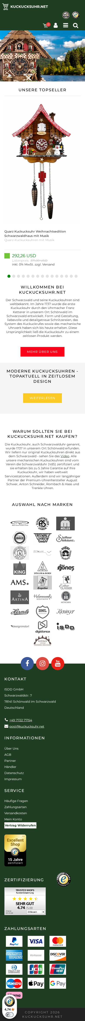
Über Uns (11, 748)
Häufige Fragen (16, 801)
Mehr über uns (42, 352)
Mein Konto (13, 819)
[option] (42, 183)
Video (65, 456)
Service (14, 790)
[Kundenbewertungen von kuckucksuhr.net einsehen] (25, 902)
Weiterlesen (42, 398)
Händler (10, 767)
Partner (10, 761)
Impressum (13, 779)
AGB (7, 755)
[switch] (10, 1014)
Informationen (24, 738)
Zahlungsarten (15, 807)
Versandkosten (15, 813)
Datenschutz (14, 773)
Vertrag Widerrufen (20, 825)
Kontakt (15, 679)
